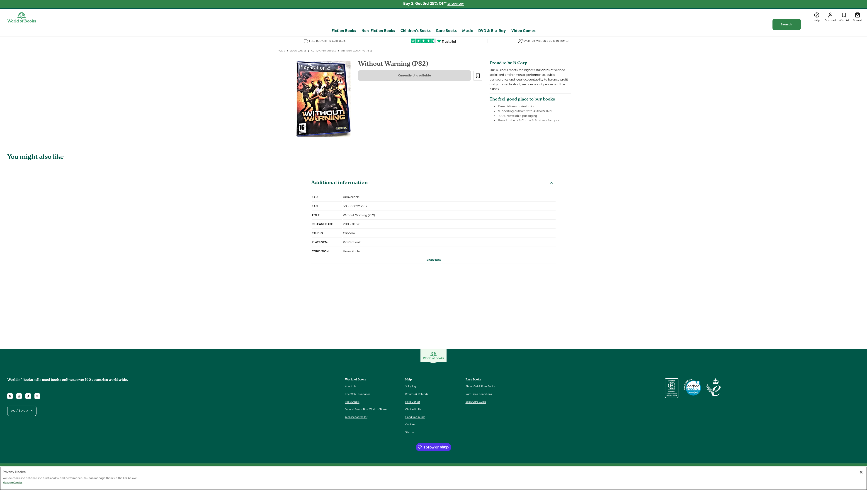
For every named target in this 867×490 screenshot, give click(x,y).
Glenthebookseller (356, 417)
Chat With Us (413, 409)
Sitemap (410, 432)
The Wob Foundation (358, 394)
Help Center (412, 401)
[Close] (861, 472)
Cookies (410, 424)
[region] (433, 478)
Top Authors (352, 401)
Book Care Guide (476, 401)
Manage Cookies (12, 482)
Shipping (410, 386)
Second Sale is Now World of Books (366, 409)
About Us (350, 386)
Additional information (339, 183)
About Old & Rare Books (480, 386)
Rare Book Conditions (479, 394)
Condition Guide (415, 417)
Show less (434, 260)
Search (786, 24)
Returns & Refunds (416, 394)
